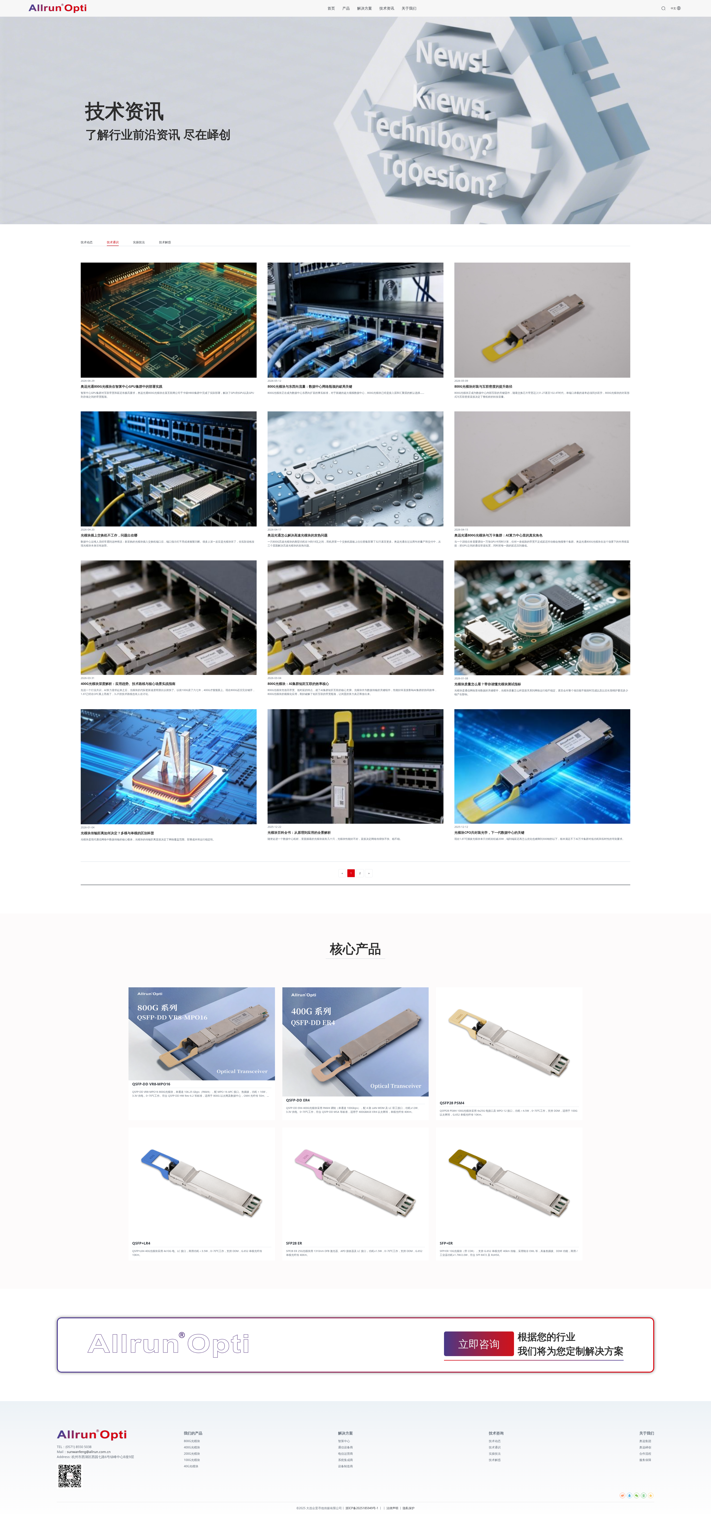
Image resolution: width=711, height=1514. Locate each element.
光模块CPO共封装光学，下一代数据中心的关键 (489, 832)
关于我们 (409, 8)
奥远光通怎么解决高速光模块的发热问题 (298, 535)
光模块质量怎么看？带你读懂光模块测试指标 (487, 684)
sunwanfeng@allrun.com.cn (89, 1452)
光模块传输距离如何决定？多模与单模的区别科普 (117, 833)
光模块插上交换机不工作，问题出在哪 (109, 535)
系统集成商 (345, 1460)
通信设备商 (345, 1447)
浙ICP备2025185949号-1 (362, 1508)
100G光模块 (192, 1460)
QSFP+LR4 (141, 1243)
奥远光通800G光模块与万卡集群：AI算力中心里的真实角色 (498, 535)
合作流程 (645, 1454)
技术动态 (87, 242)
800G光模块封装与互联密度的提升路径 (483, 386)
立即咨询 (479, 1344)
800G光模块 (192, 1441)
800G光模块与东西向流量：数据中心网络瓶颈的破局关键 (310, 386)
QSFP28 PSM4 (452, 1103)
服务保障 (645, 1460)
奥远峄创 (645, 1447)
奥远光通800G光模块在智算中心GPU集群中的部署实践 (121, 386)
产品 (346, 8)
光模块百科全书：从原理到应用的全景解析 (299, 832)
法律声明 (392, 1508)
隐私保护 (409, 1508)
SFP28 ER (294, 1243)
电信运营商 (345, 1454)
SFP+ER (446, 1243)
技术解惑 (165, 242)
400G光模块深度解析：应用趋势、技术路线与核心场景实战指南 (128, 683)
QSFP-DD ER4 (298, 1100)
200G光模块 (192, 1454)
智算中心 (344, 1441)
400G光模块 (192, 1447)
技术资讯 (386, 8)
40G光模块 (191, 1466)
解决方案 (364, 8)
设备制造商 (345, 1466)
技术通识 (113, 242)
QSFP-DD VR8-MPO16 (151, 1084)
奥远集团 (645, 1441)
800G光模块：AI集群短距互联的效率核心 (298, 683)
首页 (331, 8)
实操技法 (139, 242)
